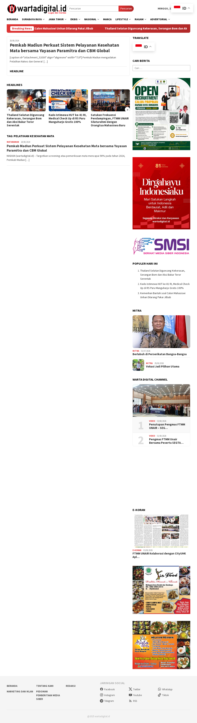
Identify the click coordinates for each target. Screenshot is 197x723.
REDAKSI (71, 686)
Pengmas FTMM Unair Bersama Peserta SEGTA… (166, 441)
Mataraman (13, 142)
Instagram (109, 695)
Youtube (137, 695)
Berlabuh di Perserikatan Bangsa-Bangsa (160, 354)
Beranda (12, 686)
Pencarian (126, 8)
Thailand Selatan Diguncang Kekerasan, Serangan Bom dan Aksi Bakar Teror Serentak (25, 120)
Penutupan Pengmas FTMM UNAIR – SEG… (167, 426)
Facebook (109, 689)
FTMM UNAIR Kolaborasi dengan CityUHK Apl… (159, 555)
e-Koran (137, 550)
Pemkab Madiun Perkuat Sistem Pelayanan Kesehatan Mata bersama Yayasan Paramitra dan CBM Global (64, 48)
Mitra (136, 351)
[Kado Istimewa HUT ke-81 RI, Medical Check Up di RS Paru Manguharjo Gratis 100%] (68, 100)
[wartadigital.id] (37, 8)
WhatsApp (167, 689)
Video (152, 421)
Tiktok (165, 695)
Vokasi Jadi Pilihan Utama (162, 366)
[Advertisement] (161, 477)
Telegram (109, 701)
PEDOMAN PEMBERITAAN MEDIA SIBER (48, 695)
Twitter (136, 689)
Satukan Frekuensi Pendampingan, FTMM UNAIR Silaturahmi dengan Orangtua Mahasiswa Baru (110, 120)
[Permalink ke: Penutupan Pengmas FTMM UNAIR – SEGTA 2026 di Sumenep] (161, 400)
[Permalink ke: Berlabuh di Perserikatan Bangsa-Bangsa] (161, 331)
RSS (135, 701)
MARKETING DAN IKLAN (20, 691)
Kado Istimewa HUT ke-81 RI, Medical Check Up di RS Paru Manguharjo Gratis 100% (68, 118)
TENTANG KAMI (44, 686)
